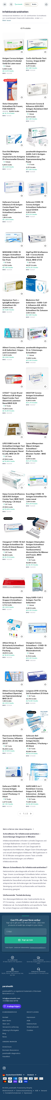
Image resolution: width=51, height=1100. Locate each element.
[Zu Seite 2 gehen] (30, 813)
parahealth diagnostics (11, 1053)
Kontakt (5, 1017)
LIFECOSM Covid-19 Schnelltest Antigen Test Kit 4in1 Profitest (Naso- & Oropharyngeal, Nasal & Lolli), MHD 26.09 (13, 448)
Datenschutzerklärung (38, 947)
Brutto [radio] (34, 4)
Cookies (30, 1030)
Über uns (6, 1024)
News (4, 1037)
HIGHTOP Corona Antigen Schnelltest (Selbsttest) (35, 395)
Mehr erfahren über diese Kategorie (17, 829)
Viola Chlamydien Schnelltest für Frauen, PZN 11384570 (12, 106)
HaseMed (6, 1056)
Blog (4, 1033)
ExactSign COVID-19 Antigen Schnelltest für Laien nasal (36, 496)
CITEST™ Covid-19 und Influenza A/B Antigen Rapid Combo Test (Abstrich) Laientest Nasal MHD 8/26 (12, 398)
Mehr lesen (6, 20)
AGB (28, 1021)
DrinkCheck (7, 1047)
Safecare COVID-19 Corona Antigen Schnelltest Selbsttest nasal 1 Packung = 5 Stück (12, 791)
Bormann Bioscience (10, 1050)
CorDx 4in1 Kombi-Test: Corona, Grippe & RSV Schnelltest (36, 61)
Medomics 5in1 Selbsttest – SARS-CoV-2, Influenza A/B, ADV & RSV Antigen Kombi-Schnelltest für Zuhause (37, 305)
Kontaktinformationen (13, 1093)
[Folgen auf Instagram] (4, 1068)
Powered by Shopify (24, 1088)
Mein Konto (6, 1021)
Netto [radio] (27, 4)
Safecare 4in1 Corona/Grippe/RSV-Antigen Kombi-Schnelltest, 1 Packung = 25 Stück (37, 741)
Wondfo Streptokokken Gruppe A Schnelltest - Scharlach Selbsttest (12, 600)
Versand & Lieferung (10, 1027)
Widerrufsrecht (32, 1027)
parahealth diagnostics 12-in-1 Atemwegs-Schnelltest (36, 350)
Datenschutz (32, 1024)
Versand (44, 1091)
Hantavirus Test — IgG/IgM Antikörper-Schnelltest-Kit (11, 302)
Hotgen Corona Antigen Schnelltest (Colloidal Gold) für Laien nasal (12, 61)
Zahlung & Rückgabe (10, 1030)
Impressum (31, 1017)
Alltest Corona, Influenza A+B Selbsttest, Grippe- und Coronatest (13, 350)
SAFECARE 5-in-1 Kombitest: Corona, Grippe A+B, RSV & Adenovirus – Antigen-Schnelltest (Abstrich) (36, 791)
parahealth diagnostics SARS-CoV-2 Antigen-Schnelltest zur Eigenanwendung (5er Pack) (36, 156)
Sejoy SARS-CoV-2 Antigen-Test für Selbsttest (34, 600)
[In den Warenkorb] (22, 52)
